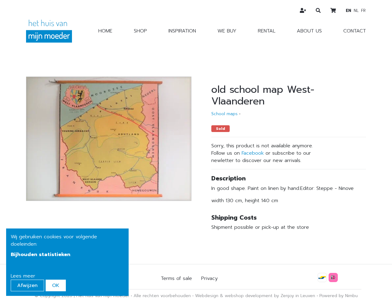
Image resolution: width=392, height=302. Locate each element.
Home (105, 31)
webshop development (249, 296)
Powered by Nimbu (338, 296)
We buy (226, 31)
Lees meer (23, 276)
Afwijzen (27, 285)
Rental (266, 31)
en (348, 10)
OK (55, 285)
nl (356, 10)
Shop (140, 31)
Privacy (209, 278)
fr (363, 10)
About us (309, 31)
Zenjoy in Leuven (298, 296)
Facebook (253, 153)
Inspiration (182, 31)
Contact (354, 31)
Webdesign (206, 296)
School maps (224, 114)
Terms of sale (176, 278)
